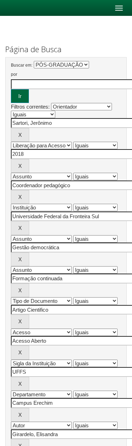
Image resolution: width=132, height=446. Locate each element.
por (14, 74)
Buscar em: (21, 65)
